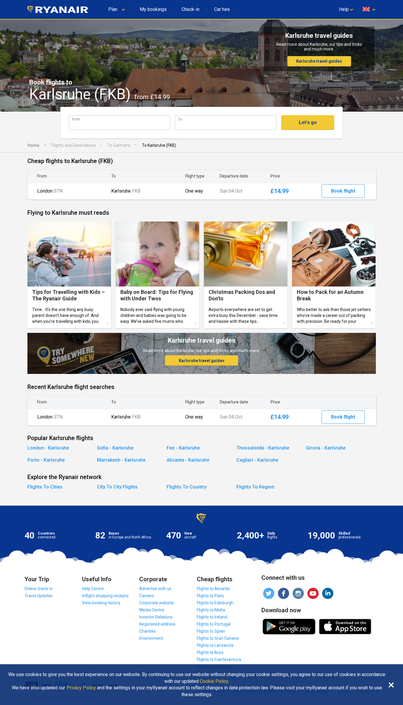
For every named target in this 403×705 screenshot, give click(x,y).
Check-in (190, 9)
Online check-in (38, 588)
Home (33, 145)
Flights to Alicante (213, 588)
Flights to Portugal (213, 624)
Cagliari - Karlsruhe (257, 460)
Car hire (222, 9)
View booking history (101, 602)
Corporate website (156, 602)
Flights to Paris (210, 595)
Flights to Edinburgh (215, 602)
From (76, 119)
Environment (151, 638)
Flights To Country (187, 487)
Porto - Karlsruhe (46, 460)
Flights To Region (255, 487)
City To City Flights (117, 487)
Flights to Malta (211, 610)
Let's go (308, 122)
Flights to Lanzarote (215, 645)
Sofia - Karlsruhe (115, 448)
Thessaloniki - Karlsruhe (262, 448)
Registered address (157, 624)
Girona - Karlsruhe (325, 448)
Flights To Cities (45, 487)
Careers (146, 595)
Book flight (343, 191)
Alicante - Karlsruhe (188, 460)
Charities (147, 631)
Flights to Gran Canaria (218, 638)
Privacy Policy (81, 688)
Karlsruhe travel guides (319, 61)
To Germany (118, 145)
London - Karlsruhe (48, 448)
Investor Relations (156, 617)
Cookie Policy (214, 681)
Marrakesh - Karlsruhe (121, 460)
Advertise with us (155, 588)
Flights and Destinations (73, 145)
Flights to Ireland (212, 617)
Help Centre (93, 588)
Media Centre (151, 610)
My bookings (153, 9)
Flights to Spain (211, 631)
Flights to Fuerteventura (219, 659)
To (180, 119)
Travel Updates (38, 595)
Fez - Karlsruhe (183, 448)
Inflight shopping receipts (105, 595)
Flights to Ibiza (210, 652)
